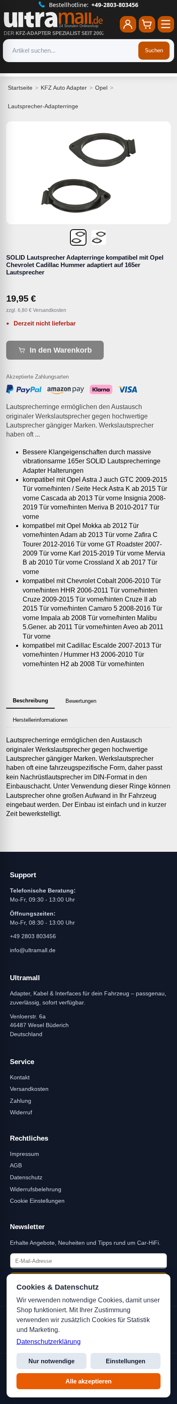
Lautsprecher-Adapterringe (43, 106)
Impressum (24, 1154)
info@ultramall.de (33, 950)
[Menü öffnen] (166, 24)
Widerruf (21, 1112)
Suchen (154, 50)
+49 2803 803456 (33, 936)
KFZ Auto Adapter (64, 87)
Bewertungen (80, 701)
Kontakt (20, 1077)
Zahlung (20, 1100)
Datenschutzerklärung (48, 1341)
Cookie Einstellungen (37, 1200)
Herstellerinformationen (40, 720)
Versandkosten (29, 1089)
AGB (16, 1165)
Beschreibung (30, 700)
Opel (101, 87)
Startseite (20, 87)
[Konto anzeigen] (128, 24)
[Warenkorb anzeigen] (147, 24)
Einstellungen (125, 1361)
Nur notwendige (51, 1361)
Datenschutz (26, 1177)
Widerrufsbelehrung (35, 1189)
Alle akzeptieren (88, 1381)
